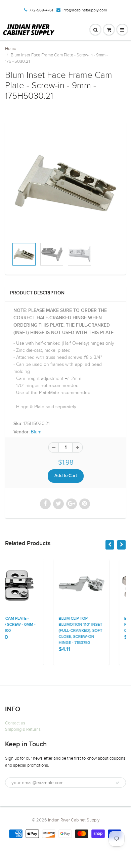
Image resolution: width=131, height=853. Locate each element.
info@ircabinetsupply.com (84, 10)
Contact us (15, 723)
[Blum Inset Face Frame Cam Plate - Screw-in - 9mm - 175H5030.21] (65, 183)
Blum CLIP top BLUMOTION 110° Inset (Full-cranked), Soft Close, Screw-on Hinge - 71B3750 (53, 631)
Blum (36, 432)
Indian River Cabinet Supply (73, 820)
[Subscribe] (117, 782)
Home (10, 48)
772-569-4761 (41, 10)
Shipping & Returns (23, 729)
